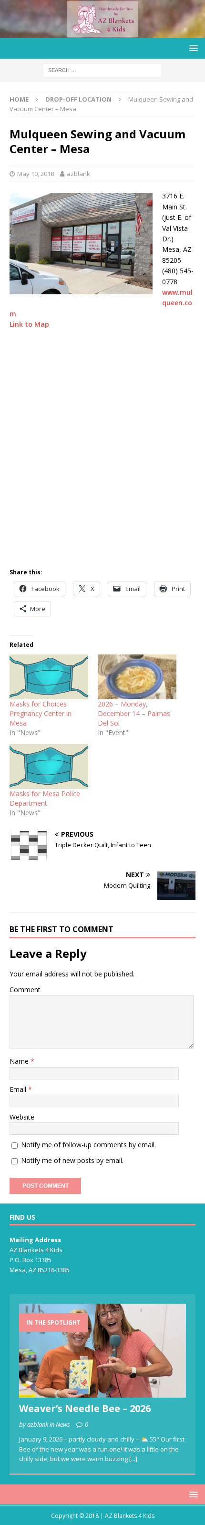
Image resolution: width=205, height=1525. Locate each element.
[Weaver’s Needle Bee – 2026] (102, 1351)
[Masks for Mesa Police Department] (49, 766)
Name (20, 1061)
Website (22, 1116)
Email (19, 1089)
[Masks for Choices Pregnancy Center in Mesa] (49, 676)
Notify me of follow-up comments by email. (88, 1144)
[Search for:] (102, 69)
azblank (78, 173)
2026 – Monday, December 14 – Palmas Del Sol (134, 713)
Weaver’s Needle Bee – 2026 (85, 1408)
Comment (25, 989)
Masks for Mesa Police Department (45, 798)
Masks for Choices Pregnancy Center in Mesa (41, 713)
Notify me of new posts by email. (72, 1160)
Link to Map (29, 324)
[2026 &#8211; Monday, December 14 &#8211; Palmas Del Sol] (137, 676)
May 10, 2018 (35, 173)
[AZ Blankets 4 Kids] (102, 32)
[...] (133, 1458)
